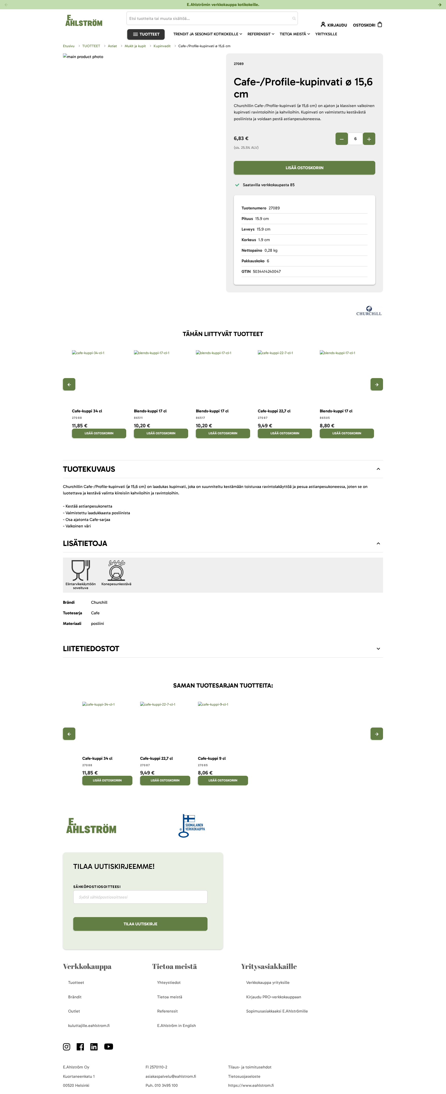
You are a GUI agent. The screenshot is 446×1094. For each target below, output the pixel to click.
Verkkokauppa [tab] (87, 966)
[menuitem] (208, 34)
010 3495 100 (166, 1085)
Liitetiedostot (91, 648)
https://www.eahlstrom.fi (251, 1085)
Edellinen (69, 384)
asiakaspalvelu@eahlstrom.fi (171, 1076)
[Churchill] (369, 312)
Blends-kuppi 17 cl (150, 411)
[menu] (257, 34)
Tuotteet (149, 34)
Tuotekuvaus (89, 469)
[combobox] (212, 18)
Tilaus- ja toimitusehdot (250, 1067)
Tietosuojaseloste (244, 1076)
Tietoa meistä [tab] (174, 966)
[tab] (223, 469)
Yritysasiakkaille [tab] (269, 966)
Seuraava (377, 384)
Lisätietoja (85, 543)
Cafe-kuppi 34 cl (87, 411)
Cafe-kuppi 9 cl (212, 758)
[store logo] (90, 833)
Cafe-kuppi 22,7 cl (274, 411)
